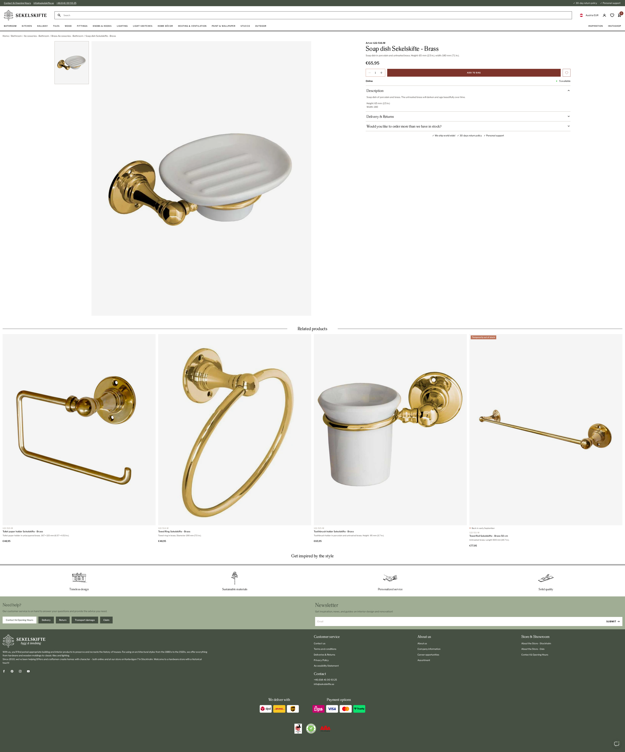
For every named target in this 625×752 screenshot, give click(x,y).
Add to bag (474, 72)
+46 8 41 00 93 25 (66, 3)
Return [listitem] (62, 620)
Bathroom (16, 35)
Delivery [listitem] (46, 620)
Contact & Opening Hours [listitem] (19, 620)
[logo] (25, 15)
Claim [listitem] (106, 620)
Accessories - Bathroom (36, 35)
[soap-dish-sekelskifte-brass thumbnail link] (72, 62)
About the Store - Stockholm (536, 643)
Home (6, 35)
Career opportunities (428, 654)
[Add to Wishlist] (566, 73)
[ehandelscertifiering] (311, 728)
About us (422, 643)
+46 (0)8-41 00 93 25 (325, 679)
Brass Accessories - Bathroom (67, 35)
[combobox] (316, 15)
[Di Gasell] (298, 729)
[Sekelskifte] (105, 641)
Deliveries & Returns (324, 654)
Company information (428, 649)
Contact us (319, 643)
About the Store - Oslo (533, 649)
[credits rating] (325, 728)
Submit (611, 621)
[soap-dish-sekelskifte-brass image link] (201, 178)
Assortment (423, 660)
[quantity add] (381, 73)
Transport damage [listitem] (85, 620)
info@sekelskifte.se (44, 3)
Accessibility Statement (326, 665)
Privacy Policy (321, 660)
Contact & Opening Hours (17, 3)
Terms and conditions (325, 649)
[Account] (604, 15)
